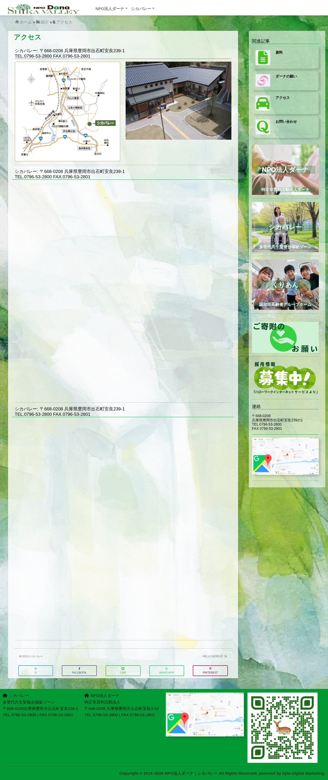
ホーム (26, 22)
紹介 (45, 22)
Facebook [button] (79, 672)
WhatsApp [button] (166, 672)
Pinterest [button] (210, 672)
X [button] (36, 672)
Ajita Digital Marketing (303, 773)
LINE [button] (123, 672)
